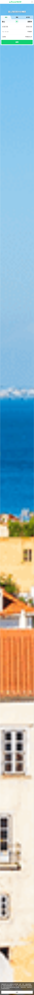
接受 (17, 992)
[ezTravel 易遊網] (17, 2)
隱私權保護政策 (5, 988)
